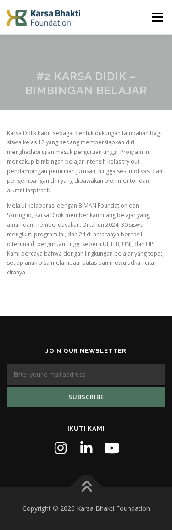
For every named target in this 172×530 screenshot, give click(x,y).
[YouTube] (112, 448)
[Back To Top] (86, 487)
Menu (156, 17)
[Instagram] (60, 448)
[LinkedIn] (86, 448)
